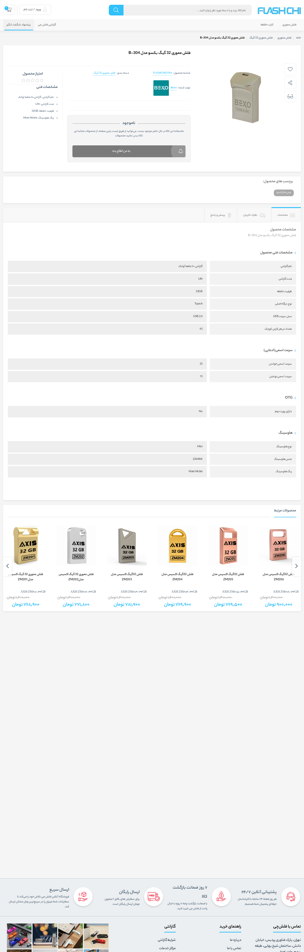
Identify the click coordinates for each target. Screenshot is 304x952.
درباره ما (235, 940)
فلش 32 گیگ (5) (283, 193)
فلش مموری (289, 25)
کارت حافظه (267, 25)
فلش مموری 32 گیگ (104, 73)
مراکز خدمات (167, 949)
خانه (298, 38)
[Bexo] (161, 88)
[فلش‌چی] (279, 10)
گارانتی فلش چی (47, 25)
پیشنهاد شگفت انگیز (19, 25)
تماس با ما (234, 949)
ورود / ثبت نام (32, 9)
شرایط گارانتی (167, 940)
